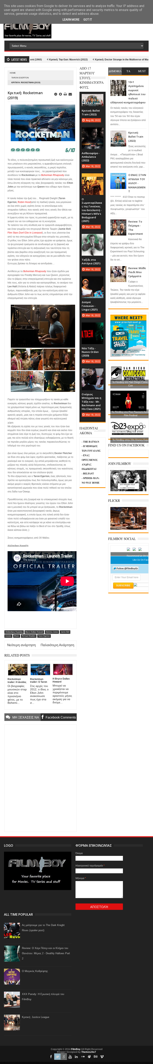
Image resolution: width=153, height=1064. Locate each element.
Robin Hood (24, 202)
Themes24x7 (88, 1052)
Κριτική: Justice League (35, 1017)
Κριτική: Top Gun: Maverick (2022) (49, 59)
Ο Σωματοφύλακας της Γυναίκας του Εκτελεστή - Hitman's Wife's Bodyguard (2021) (92, 210)
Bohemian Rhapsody (52, 175)
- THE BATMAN (90, 441)
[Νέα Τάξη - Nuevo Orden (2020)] (92, 326)
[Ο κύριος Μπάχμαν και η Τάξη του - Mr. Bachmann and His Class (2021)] (92, 372)
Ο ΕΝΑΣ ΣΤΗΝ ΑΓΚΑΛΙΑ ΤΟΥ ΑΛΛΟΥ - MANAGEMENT (137, 183)
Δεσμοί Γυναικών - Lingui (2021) (90, 305)
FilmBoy (75, 1049)
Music (16, 636)
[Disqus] (41, 778)
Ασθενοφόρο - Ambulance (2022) (91, 156)
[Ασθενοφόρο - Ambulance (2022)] (92, 131)
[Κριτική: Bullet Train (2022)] (92, 98)
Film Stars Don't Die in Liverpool (25, 232)
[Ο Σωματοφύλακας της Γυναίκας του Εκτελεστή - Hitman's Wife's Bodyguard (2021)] (92, 177)
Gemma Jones (52, 632)
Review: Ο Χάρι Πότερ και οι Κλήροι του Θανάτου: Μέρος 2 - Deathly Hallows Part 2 (46, 953)
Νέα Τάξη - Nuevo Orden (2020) (90, 351)
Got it (87, 19)
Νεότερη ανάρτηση (21, 645)
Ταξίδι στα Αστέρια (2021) (91, 261)
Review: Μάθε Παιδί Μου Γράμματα (137, 272)
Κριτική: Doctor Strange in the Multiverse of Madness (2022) (109, 59)
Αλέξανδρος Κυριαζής (14, 632)
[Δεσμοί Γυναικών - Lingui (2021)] (92, 280)
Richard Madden (28, 636)
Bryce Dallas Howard (34, 632)
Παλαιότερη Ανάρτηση (57, 645)
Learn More (71, 19)
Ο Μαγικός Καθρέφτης (35, 971)
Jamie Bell (65, 632)
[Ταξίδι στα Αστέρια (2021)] (92, 238)
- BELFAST (88, 473)
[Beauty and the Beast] (128, 528)
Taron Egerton (20, 78)
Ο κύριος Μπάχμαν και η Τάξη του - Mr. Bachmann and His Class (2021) (91, 401)
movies (8, 636)
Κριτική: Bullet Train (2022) (135, 137)
